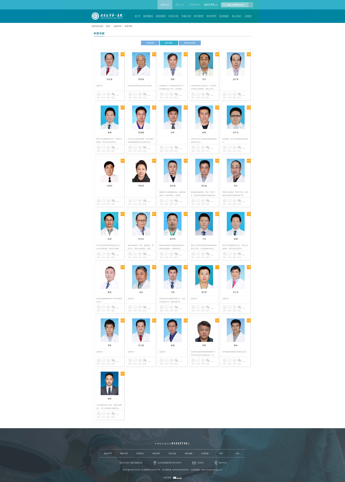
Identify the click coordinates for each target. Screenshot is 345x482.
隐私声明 (124, 453)
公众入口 (165, 5)
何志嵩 (109, 79)
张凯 (173, 79)
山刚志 (109, 186)
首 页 (137, 16)
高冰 (204, 79)
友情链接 (205, 453)
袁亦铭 (172, 186)
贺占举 (236, 79)
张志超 (204, 186)
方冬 (204, 239)
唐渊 (109, 132)
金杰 (141, 292)
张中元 (236, 132)
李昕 (109, 345)
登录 (221, 453)
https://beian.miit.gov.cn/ (212, 470)
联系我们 (140, 453)
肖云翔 (141, 345)
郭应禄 (141, 79)
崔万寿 (172, 239)
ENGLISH (194, 5)
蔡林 (236, 345)
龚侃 (109, 292)
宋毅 (204, 345)
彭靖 (109, 239)
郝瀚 (204, 132)
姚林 (109, 399)
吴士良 (236, 292)
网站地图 (188, 453)
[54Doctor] (177, 477)
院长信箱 (172, 453)
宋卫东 (141, 239)
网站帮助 (156, 453)
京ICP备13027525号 (131, 470)
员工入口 (179, 5)
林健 (173, 345)
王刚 (173, 292)
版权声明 (108, 453)
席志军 (204, 292)
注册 (237, 453)
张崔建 (141, 132)
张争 (173, 132)
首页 (108, 26)
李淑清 (141, 186)
